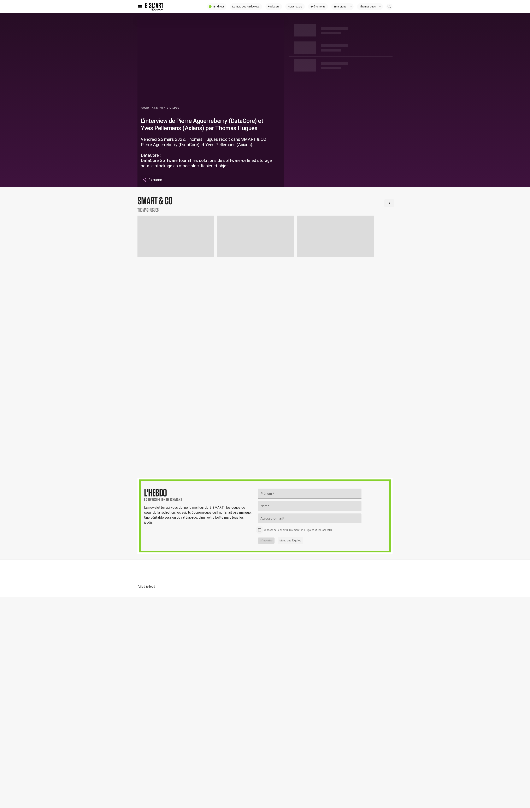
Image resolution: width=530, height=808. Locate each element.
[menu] (140, 7)
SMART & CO (149, 108)
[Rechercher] (389, 7)
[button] (216, 6)
